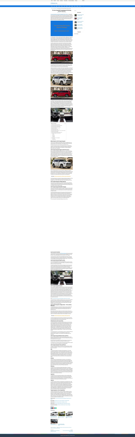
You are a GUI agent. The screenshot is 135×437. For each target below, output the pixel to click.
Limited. (54, 134)
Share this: (54, 138)
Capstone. (54, 136)
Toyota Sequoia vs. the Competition (56, 137)
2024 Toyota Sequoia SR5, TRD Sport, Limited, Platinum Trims (61, 425)
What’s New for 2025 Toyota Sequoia (56, 124)
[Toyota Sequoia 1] (62, 57)
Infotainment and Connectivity (55, 131)
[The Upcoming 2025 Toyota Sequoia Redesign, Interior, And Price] (62, 28)
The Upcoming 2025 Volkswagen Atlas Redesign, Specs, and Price (68, 431)
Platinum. (54, 135)
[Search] (83, 6)
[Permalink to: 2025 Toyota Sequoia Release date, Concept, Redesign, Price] (61, 413)
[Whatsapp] (56, 408)
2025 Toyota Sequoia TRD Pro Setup (56, 128)
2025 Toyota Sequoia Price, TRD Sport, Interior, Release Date (69, 417)
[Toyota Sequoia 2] (62, 80)
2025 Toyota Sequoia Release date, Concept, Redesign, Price (61, 417)
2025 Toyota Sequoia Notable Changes (56, 127)
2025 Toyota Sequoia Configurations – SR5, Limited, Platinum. (59, 130)
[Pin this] (53, 408)
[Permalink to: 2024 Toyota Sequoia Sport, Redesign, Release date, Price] (54, 413)
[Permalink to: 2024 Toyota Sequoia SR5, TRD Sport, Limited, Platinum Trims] (61, 421)
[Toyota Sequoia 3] (62, 114)
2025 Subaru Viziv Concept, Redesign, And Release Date (62, 400)
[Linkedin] (83, 0)
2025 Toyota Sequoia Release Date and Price (57, 132)
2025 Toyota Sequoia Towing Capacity (56, 126)
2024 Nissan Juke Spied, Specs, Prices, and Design (63, 404)
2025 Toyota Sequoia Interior (55, 129)
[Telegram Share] (54, 408)
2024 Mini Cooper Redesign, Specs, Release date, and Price (62, 403)
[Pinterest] (82, 0)
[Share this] (51, 408)
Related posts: (54, 139)
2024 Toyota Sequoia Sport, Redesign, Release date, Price (54, 416)
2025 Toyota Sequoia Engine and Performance (57, 125)
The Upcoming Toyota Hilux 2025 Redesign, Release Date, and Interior (61, 298)
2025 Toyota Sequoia (60, 427)
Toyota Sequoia (54, 427)
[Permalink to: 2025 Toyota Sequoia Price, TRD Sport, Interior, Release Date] (69, 413)
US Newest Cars (54, 3)
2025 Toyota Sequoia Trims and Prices (56, 133)
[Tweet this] (52, 408)
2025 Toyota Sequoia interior (66, 427)
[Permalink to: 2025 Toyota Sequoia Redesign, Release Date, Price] (54, 421)
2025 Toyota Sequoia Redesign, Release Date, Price (54, 424)
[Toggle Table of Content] (65, 123)
